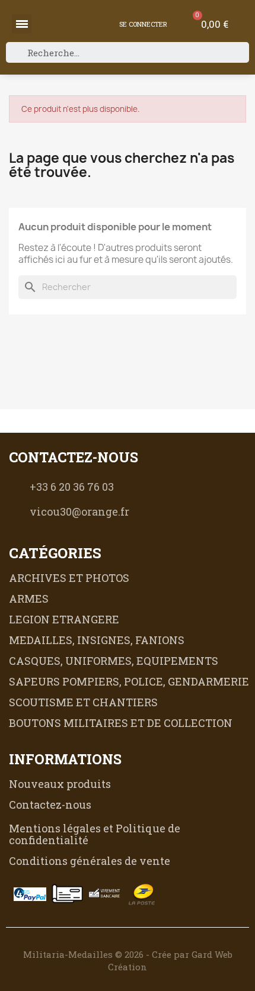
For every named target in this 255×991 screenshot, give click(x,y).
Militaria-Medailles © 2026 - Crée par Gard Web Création (127, 960)
